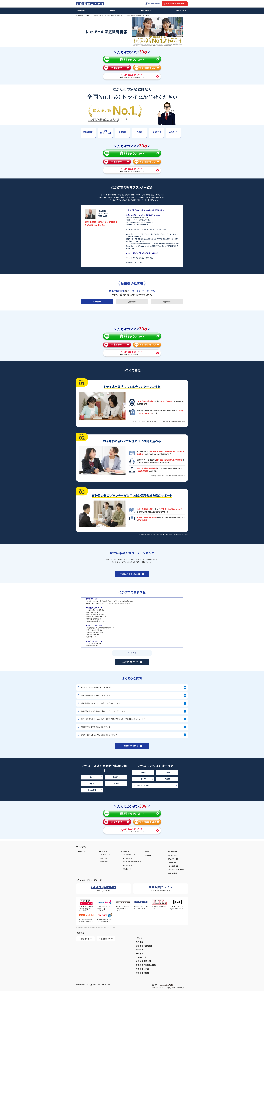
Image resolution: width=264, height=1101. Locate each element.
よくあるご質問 (172, 873)
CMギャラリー (172, 862)
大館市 (167, 779)
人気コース (173, 132)
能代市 (167, 772)
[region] (152, 236)
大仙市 (92, 783)
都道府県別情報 (172, 852)
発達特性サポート (128, 869)
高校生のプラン (105, 862)
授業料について (172, 855)
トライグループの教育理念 (176, 870)
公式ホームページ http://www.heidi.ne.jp (168, 987)
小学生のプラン (105, 855)
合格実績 (122, 132)
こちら (144, 262)
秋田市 (143, 772)
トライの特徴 (156, 132)
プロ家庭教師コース (129, 855)
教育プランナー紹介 (105, 132)
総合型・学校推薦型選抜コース (132, 862)
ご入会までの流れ (173, 859)
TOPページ (81, 852)
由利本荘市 (92, 790)
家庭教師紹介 (88, 132)
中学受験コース (127, 858)
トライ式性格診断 (173, 866)
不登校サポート (127, 865)
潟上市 (116, 783)
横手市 (143, 779)
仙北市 (92, 777)
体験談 (139, 132)
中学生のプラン (105, 858)
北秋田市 (116, 777)
